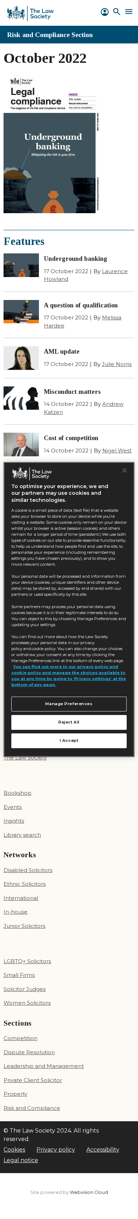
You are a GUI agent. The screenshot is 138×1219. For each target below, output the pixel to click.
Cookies (14, 1149)
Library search (22, 834)
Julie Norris (117, 364)
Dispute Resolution (29, 1052)
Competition (21, 1038)
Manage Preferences (68, 703)
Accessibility (102, 1149)
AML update (62, 351)
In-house (16, 911)
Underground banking (75, 258)
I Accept (69, 740)
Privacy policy (55, 1149)
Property (15, 1094)
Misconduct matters (72, 391)
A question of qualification (81, 305)
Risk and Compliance (32, 1108)
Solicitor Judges (25, 989)
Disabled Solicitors (28, 870)
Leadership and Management (44, 1066)
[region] (69, 609)
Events (13, 807)
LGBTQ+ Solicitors (27, 961)
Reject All (69, 722)
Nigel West (117, 450)
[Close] (124, 470)
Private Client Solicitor (33, 1080)
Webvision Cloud (89, 1192)
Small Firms (19, 975)
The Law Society (25, 757)
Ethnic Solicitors (25, 884)
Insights (14, 820)
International (21, 898)
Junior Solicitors (24, 926)
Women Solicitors (27, 1002)
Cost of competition (71, 438)
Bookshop (17, 792)
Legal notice (21, 1160)
